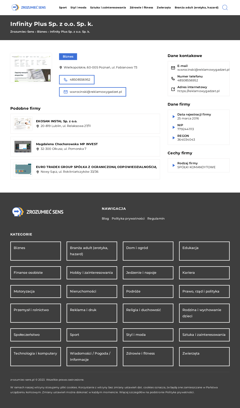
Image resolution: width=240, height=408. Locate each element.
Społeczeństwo (27, 335)
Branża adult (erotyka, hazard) (197, 7)
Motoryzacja (24, 291)
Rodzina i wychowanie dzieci (201, 313)
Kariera (188, 273)
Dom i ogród (137, 248)
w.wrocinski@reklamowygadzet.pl (96, 92)
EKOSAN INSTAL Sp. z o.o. (56, 121)
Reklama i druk (83, 310)
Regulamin (156, 218)
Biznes (68, 56)
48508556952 (80, 79)
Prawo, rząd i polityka (201, 291)
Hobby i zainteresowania (91, 273)
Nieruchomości (83, 291)
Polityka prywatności (128, 218)
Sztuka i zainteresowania (108, 7)
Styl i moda (78, 7)
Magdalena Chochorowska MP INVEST (67, 144)
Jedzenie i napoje (141, 273)
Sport (63, 7)
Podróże (133, 291)
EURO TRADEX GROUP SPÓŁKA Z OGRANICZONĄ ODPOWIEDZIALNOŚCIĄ (96, 167)
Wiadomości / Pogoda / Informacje (90, 356)
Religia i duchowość (143, 310)
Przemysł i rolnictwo (31, 310)
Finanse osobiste (28, 273)
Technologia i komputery (35, 353)
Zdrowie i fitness (141, 7)
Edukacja (190, 248)
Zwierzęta (164, 7)
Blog (105, 218)
